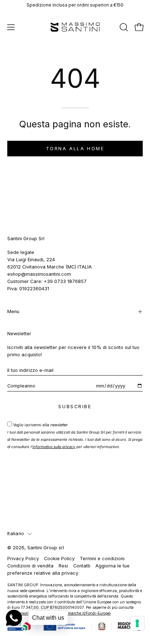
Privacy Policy (23, 558)
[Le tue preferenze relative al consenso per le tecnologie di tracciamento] (137, 623)
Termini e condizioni (102, 558)
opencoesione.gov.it (24, 613)
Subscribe (74, 406)
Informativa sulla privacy (53, 446)
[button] (123, 27)
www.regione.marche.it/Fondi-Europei (78, 613)
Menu (13, 311)
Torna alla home (75, 148)
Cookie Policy (59, 558)
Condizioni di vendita (30, 566)
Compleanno (21, 386)
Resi (63, 566)
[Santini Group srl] (75, 27)
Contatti (81, 566)
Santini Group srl (45, 547)
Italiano (15, 533)
